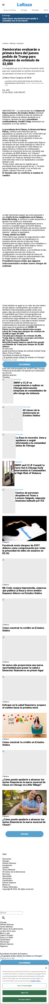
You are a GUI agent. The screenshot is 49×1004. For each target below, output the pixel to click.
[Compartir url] (5, 107)
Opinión (5, 867)
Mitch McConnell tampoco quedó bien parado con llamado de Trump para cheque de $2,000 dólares (23, 344)
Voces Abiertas (8, 870)
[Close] (46, 968)
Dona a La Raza (10, 10)
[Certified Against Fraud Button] (10, 891)
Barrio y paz (5, 933)
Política (17, 353)
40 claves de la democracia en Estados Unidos (31, 413)
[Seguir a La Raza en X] (11, 849)
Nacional (20, 43)
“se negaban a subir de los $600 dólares (19, 245)
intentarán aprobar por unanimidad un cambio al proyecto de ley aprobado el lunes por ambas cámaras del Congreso (22, 138)
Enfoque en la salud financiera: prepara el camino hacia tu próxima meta (24, 706)
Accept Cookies (25, 999)
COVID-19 (32, 327)
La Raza (5, 43)
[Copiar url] (8, 101)
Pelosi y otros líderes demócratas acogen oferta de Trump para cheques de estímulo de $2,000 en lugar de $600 (23, 331)
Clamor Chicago (6, 935)
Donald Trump (40, 351)
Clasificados (7, 880)
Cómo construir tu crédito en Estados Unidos (23, 629)
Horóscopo (7, 878)
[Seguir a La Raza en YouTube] (17, 849)
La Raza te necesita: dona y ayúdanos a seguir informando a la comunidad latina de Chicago (31, 441)
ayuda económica (9, 351)
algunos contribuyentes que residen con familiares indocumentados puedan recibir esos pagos (22, 310)
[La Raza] (24, 5)
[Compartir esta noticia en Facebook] (11, 94)
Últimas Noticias (9, 863)
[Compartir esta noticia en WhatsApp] (5, 94)
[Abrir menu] (3, 4)
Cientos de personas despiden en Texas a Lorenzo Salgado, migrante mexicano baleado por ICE (30, 496)
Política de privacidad (11, 371)
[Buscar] (3, 917)
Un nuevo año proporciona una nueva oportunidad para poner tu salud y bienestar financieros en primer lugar (23, 668)
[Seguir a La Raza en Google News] (23, 849)
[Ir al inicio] (16, 842)
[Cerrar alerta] (46, 16)
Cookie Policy (35, 981)
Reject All (24, 993)
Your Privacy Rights (24, 986)
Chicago (24, 10)
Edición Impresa (9, 883)
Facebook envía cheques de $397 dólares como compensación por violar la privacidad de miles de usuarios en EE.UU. (24, 549)
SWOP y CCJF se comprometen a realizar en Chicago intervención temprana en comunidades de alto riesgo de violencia (29, 388)
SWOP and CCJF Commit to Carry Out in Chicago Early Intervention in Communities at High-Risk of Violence (30, 469)
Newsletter (7, 876)
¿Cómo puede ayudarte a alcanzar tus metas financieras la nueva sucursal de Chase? (24, 822)
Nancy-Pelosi (8, 353)
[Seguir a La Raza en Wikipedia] (28, 849)
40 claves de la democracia (13, 872)
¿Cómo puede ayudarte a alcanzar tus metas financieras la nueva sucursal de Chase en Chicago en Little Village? (24, 782)
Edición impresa (6, 944)
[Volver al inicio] (15, 899)
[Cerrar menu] (2, 908)
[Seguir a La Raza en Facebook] (5, 849)
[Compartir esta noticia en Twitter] (17, 94)
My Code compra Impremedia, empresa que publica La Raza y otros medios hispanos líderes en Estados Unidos (24, 590)
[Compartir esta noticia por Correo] (22, 94)
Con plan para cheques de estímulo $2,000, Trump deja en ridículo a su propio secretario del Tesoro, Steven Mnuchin (23, 338)
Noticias (12, 43)
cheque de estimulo (25, 351)
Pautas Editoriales (10, 887)
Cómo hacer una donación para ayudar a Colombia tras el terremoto (20, 19)
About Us (6, 885)
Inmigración (7, 865)
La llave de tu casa (7, 931)
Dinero (6, 542)
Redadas (35, 10)
